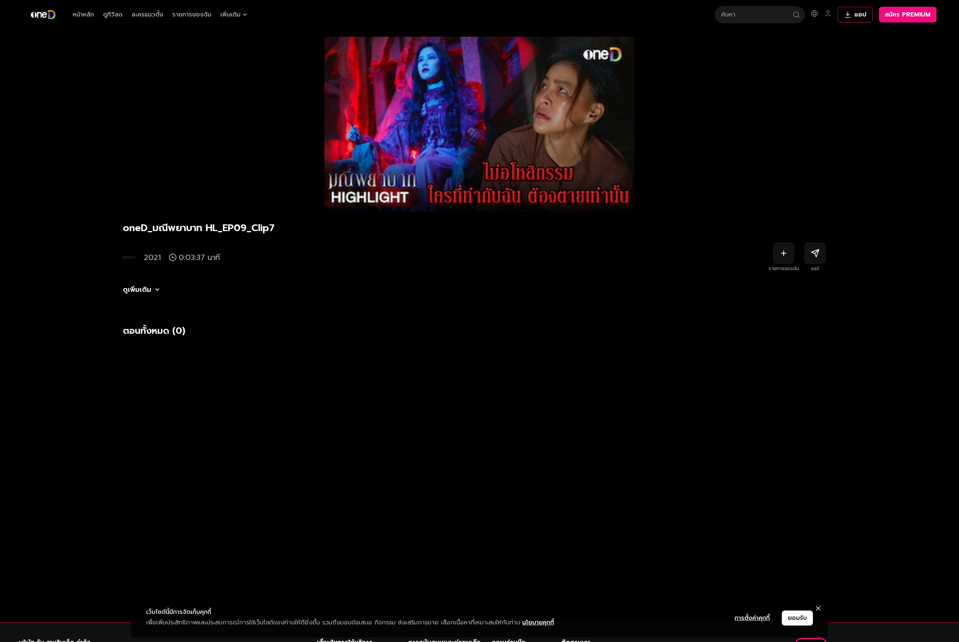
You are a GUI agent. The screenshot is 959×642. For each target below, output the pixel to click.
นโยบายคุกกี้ (538, 622)
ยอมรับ (797, 618)
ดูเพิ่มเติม (137, 289)
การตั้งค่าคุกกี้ (752, 618)
